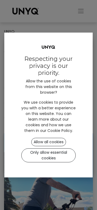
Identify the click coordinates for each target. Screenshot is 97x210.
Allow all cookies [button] (49, 142)
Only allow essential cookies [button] (48, 155)
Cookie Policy (59, 130)
